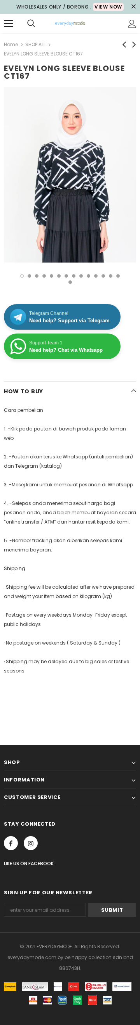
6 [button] (59, 276)
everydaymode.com (32, 957)
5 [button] (51, 276)
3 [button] (36, 276)
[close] (133, 7)
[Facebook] (11, 843)
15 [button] (70, 282)
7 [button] (66, 276)
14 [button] (118, 276)
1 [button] (22, 276)
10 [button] (88, 276)
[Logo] (70, 23)
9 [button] (81, 276)
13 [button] (110, 276)
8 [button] (73, 276)
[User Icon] (132, 24)
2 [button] (29, 276)
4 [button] (44, 276)
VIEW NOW (108, 6)
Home (11, 44)
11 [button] (96, 276)
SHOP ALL (35, 44)
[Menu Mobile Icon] (8, 23)
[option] (70, 175)
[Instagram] (31, 843)
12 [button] (103, 276)
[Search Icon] (31, 24)
